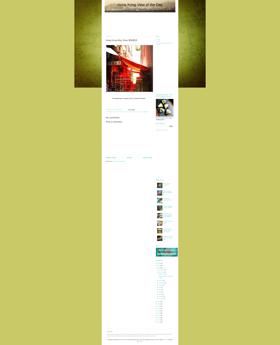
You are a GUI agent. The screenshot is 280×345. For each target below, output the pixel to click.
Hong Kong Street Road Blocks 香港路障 (167, 238)
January (161, 298)
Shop (142, 111)
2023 (158, 301)
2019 (158, 310)
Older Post (147, 158)
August (161, 285)
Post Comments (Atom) (119, 161)
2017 (158, 315)
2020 (158, 308)
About (158, 41)
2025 (158, 265)
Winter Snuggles (163, 274)
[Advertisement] (140, 22)
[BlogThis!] (130, 109)
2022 (158, 304)
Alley (111, 111)
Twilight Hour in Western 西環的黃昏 (167, 192)
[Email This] (128, 109)
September (162, 283)
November (161, 272)
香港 (147, 111)
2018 (158, 313)
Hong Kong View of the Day (140, 5)
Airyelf (165, 339)
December (161, 269)
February (161, 296)
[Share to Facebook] (133, 109)
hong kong (119, 111)
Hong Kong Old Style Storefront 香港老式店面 (168, 230)
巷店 (145, 111)
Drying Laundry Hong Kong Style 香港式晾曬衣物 (167, 215)
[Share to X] (131, 109)
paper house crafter (135, 111)
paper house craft (127, 111)
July (160, 287)
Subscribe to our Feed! (162, 130)
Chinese (114, 111)
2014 (158, 322)
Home (129, 158)
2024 (158, 268)
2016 (158, 317)
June (160, 289)
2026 (158, 263)
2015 (158, 320)
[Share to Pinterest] (134, 109)
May (160, 292)
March (160, 294)
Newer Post (111, 158)
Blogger (141, 341)
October (161, 280)
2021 (158, 306)
